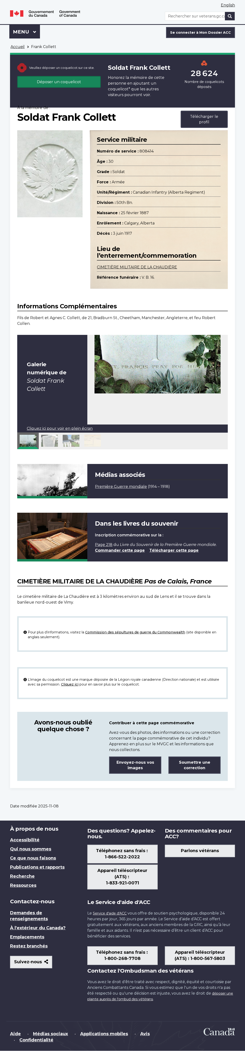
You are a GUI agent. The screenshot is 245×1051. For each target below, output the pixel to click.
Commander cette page (120, 550)
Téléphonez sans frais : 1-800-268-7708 (122, 955)
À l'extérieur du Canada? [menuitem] (38, 928)
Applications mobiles (104, 1033)
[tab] (28, 440)
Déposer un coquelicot (59, 82)
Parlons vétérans (200, 850)
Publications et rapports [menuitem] (37, 867)
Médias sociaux (50, 1033)
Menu (26, 32)
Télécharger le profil (204, 119)
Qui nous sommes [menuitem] (30, 849)
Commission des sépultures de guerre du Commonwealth (135, 632)
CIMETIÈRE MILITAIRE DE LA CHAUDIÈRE (137, 267)
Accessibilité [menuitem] (24, 840)
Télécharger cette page (174, 550)
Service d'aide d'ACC (110, 913)
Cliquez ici (69, 684)
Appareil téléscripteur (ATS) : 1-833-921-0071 (122, 877)
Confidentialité (36, 1040)
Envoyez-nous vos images (135, 765)
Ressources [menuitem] (23, 885)
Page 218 (103, 544)
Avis (145, 1033)
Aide (15, 1033)
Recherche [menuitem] (22, 876)
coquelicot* (119, 89)
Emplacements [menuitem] (27, 937)
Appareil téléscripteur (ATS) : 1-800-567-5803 (200, 955)
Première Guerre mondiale (121, 486)
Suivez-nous (33, 963)
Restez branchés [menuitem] (29, 946)
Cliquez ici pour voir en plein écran (60, 428)
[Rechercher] (230, 16)
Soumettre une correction (194, 765)
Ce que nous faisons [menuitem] (33, 858)
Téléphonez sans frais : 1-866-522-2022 (122, 854)
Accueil (18, 46)
